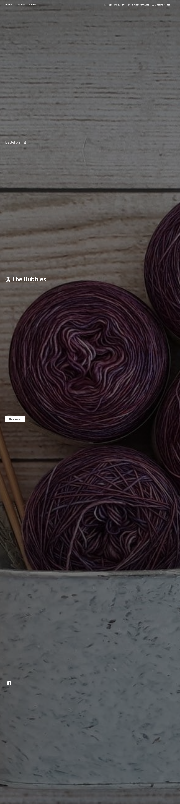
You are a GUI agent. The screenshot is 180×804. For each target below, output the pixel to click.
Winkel (8, 4)
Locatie (21, 4)
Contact (33, 4)
